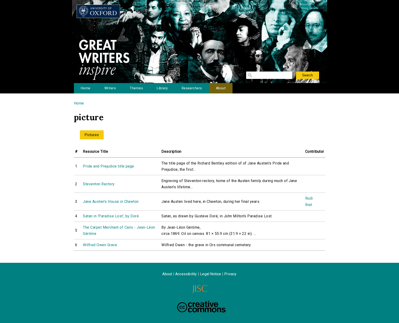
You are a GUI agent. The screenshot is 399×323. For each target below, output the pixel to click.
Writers (110, 88)
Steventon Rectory (99, 184)
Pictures (92, 135)
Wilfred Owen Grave (100, 245)
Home (86, 88)
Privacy (230, 274)
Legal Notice (210, 274)
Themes (136, 88)
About (221, 88)
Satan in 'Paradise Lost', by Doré (111, 216)
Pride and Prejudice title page (108, 166)
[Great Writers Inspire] (98, 11)
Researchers (192, 88)
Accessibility (186, 274)
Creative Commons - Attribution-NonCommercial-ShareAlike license (201, 306)
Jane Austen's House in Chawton (111, 201)
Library (162, 88)
